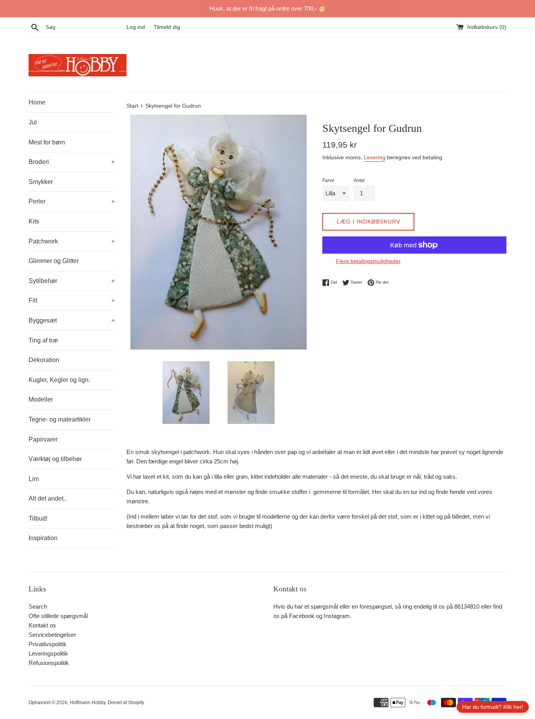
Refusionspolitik (49, 663)
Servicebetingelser (52, 634)
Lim (34, 479)
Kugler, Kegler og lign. (59, 380)
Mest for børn (47, 142)
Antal (359, 180)
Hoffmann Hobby (87, 702)
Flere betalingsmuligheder (368, 261)
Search (38, 606)
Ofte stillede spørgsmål (58, 616)
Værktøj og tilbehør (55, 459)
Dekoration (44, 360)
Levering (374, 157)
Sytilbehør (72, 281)
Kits (34, 221)
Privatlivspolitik (48, 644)
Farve (328, 180)
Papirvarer (43, 439)
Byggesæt (72, 320)
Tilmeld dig (167, 27)
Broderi (72, 162)
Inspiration (43, 538)
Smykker (41, 181)
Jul (33, 122)
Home (37, 102)
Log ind (136, 27)
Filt (72, 300)
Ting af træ (43, 340)
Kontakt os (42, 625)
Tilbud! (38, 518)
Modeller (41, 399)
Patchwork (72, 241)
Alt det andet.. (48, 498)
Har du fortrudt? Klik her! (492, 707)
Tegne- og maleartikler (59, 419)
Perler (72, 201)
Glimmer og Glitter (54, 261)
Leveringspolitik (48, 653)
